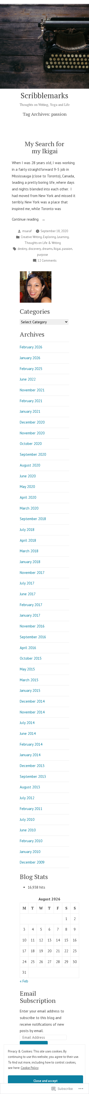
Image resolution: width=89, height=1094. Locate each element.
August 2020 (30, 465)
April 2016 (28, 647)
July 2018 (27, 529)
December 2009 (32, 862)
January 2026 (30, 357)
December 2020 (32, 422)
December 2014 (32, 701)
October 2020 (31, 443)
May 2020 (27, 486)
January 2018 (30, 561)
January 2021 (30, 411)
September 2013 (33, 776)
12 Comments (47, 260)
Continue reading (26, 220)
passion (67, 249)
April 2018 (28, 540)
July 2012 (27, 798)
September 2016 (33, 637)
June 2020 (28, 476)
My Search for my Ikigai (44, 147)
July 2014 (27, 722)
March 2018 (29, 551)
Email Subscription (38, 997)
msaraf (27, 231)
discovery (34, 249)
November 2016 (32, 626)
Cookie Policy (30, 1068)
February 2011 (31, 808)
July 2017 (27, 583)
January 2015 (30, 690)
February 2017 (31, 604)
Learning (63, 237)
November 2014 (32, 712)
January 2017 (30, 615)
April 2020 (28, 497)
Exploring (49, 237)
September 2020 (33, 454)
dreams (47, 249)
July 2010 (27, 819)
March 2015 (29, 680)
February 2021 (31, 400)
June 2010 (28, 830)
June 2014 (28, 733)
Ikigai (57, 249)
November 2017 (32, 572)
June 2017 (28, 594)
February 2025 (31, 368)
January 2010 (30, 851)
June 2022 (28, 379)
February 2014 (31, 744)
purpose (42, 254)
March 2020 (29, 508)
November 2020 (32, 433)
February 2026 (31, 347)
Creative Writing (31, 237)
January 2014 (30, 755)
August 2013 (30, 787)
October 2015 (31, 658)
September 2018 (33, 518)
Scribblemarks (44, 95)
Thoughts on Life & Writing (42, 243)
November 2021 (32, 390)
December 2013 (32, 765)
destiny (22, 249)
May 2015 (27, 669)
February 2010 (31, 840)
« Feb (24, 981)
